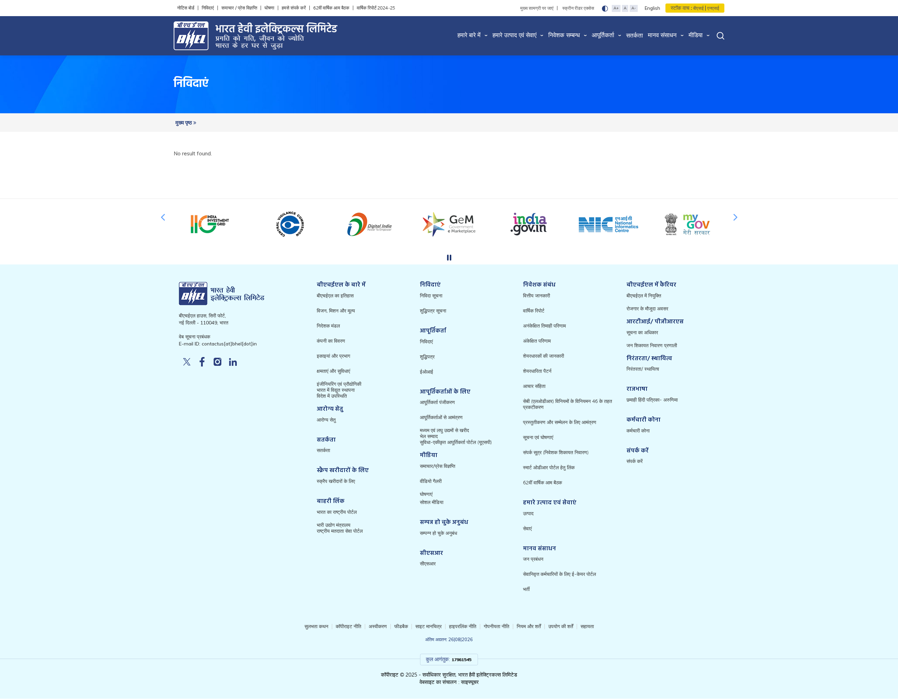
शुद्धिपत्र (427, 356)
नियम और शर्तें (529, 626)
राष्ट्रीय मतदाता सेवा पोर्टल (340, 531)
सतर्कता (634, 35)
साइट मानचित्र (428, 626)
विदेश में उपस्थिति (332, 396)
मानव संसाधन (662, 35)
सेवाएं (527, 528)
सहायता (587, 626)
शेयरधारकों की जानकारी (543, 356)
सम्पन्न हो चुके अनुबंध (438, 533)
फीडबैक (401, 626)
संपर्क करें (634, 461)
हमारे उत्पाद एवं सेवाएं (514, 35)
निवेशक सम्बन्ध (564, 35)
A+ (616, 8)
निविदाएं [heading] (191, 84)
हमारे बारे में (469, 35)
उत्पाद (528, 513)
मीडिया (696, 35)
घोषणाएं (426, 494)
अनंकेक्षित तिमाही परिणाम (544, 326)
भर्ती (526, 589)
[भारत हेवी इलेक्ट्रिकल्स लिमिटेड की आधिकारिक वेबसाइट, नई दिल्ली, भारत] (285, 35)
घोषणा (269, 8)
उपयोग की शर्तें (560, 626)
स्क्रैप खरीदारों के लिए (336, 481)
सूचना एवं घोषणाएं (538, 437)
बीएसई (698, 8)
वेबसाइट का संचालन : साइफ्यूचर (449, 682)
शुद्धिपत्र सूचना (433, 311)
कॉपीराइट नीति (348, 626)
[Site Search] (720, 36)
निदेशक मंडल (328, 326)
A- (633, 8)
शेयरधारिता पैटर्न (537, 371)
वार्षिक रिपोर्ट (533, 311)
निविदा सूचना (431, 295)
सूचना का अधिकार (642, 332)
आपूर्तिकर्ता (603, 35)
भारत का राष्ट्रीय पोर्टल (337, 512)
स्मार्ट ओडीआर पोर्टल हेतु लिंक (549, 467)
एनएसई (712, 8)
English (652, 8)
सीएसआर (428, 563)
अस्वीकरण (378, 626)
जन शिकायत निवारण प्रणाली (651, 345)
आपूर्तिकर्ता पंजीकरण (437, 402)
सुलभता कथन (316, 626)
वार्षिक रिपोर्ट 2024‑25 (376, 8)
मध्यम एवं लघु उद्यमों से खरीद (444, 430)
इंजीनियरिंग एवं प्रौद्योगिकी (339, 384)
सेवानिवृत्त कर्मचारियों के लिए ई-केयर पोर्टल (559, 574)
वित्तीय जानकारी (536, 295)
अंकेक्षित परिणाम (537, 341)
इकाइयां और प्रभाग (333, 356)
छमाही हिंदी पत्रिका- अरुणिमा (652, 400)
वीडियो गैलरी (431, 481)
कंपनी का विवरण (331, 341)
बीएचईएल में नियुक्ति (643, 295)
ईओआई (426, 372)
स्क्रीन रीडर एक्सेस (578, 8)
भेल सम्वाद (429, 436)
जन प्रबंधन (533, 559)
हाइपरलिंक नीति (462, 626)
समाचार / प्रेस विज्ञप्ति (239, 8)
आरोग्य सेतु (326, 420)
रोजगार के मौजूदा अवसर (647, 308)
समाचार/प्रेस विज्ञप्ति (437, 466)
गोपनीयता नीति (496, 626)
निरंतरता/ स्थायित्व (642, 369)
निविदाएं (208, 8)
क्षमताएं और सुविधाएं (333, 371)
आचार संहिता (534, 386)
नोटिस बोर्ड (185, 8)
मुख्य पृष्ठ (184, 123)
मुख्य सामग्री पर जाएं (537, 8)
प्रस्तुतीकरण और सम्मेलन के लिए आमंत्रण (559, 422)
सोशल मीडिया (431, 502)
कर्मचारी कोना (638, 430)
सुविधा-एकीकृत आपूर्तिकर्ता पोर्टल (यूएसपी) (456, 442)
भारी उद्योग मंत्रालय (333, 525)
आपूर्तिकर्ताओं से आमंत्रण (441, 417)
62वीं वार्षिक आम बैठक (331, 8)
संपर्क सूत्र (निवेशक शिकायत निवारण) (556, 452)
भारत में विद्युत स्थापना (336, 390)
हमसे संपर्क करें (294, 8)
